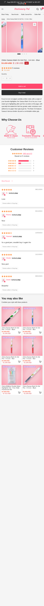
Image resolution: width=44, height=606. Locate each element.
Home (3, 19)
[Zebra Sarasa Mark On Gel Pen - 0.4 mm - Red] (32, 346)
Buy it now (22, 93)
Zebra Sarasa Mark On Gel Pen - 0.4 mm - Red (31, 357)
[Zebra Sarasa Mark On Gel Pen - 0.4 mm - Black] (11, 317)
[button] (7, 68)
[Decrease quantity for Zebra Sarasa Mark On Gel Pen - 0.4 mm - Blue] (3, 78)
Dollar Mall (37, 14)
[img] (7, 190)
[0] (40, 9)
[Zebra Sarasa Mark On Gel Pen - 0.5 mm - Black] (32, 375)
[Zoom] (34, 24)
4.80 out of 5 (27, 154)
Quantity (4, 74)
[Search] (37, 9)
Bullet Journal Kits (26, 14)
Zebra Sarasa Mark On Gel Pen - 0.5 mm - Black (31, 387)
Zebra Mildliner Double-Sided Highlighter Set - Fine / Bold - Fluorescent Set (11, 387)
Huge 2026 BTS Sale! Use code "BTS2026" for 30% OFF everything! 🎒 (23, 2)
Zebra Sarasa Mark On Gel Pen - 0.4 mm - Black (10, 328)
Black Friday (5, 14)
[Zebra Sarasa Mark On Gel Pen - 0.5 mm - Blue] (32, 317)
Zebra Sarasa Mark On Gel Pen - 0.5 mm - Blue (31, 328)
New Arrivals (15, 14)
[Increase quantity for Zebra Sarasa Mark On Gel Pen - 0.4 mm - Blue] (10, 78)
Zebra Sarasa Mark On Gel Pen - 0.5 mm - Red (10, 357)
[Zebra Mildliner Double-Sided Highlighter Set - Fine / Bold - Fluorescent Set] (11, 375)
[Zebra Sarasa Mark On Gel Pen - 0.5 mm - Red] (11, 346)
